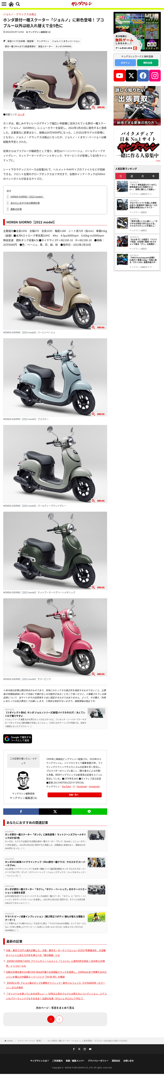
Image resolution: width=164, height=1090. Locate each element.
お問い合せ (128, 1060)
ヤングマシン (43, 41)
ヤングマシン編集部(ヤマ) (141, 267)
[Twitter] (55, 811)
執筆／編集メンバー (75, 1060)
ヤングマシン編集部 (138, 212)
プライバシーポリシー (98, 1060)
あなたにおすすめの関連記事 (23, 202)
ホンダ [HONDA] (63, 46)
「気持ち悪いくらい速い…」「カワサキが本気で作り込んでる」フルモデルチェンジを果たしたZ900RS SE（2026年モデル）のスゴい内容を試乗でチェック (143, 223)
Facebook (82, 786)
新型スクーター (45, 46)
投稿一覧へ (74, 794)
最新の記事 (14, 209)
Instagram (94, 786)
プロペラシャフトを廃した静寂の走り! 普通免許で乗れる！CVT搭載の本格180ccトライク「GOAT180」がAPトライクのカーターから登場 (143, 205)
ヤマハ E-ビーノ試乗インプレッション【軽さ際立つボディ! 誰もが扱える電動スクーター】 (45, 918)
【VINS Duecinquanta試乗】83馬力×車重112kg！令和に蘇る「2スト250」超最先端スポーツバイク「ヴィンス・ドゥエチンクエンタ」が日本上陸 (143, 259)
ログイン (125, 62)
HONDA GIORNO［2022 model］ (25, 196)
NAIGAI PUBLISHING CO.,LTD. (79, 1067)
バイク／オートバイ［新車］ (30, 1040)
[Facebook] (21, 811)
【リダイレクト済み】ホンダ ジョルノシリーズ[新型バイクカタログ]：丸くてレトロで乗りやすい (45, 714)
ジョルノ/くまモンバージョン (66, 41)
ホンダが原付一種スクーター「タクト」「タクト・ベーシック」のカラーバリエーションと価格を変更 (46, 890)
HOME (10, 1040)
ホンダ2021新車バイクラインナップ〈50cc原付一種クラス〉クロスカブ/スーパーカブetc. (45, 863)
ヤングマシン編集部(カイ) (141, 194)
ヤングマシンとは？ (39, 1060)
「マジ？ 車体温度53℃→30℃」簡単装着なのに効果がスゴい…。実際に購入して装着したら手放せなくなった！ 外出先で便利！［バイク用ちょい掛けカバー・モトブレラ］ (143, 187)
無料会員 (147, 62)
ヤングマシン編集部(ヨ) (39, 31)
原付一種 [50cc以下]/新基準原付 (20, 46)
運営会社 (116, 1060)
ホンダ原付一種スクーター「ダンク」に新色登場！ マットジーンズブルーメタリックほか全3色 (45, 836)
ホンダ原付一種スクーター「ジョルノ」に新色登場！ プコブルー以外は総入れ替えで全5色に (87, 1040)
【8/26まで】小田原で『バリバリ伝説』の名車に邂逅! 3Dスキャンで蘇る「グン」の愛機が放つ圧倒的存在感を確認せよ (143, 241)
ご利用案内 (57, 1060)
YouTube (66, 786)
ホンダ (21, 114)
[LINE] (89, 811)
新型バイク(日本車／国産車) (21, 41)
